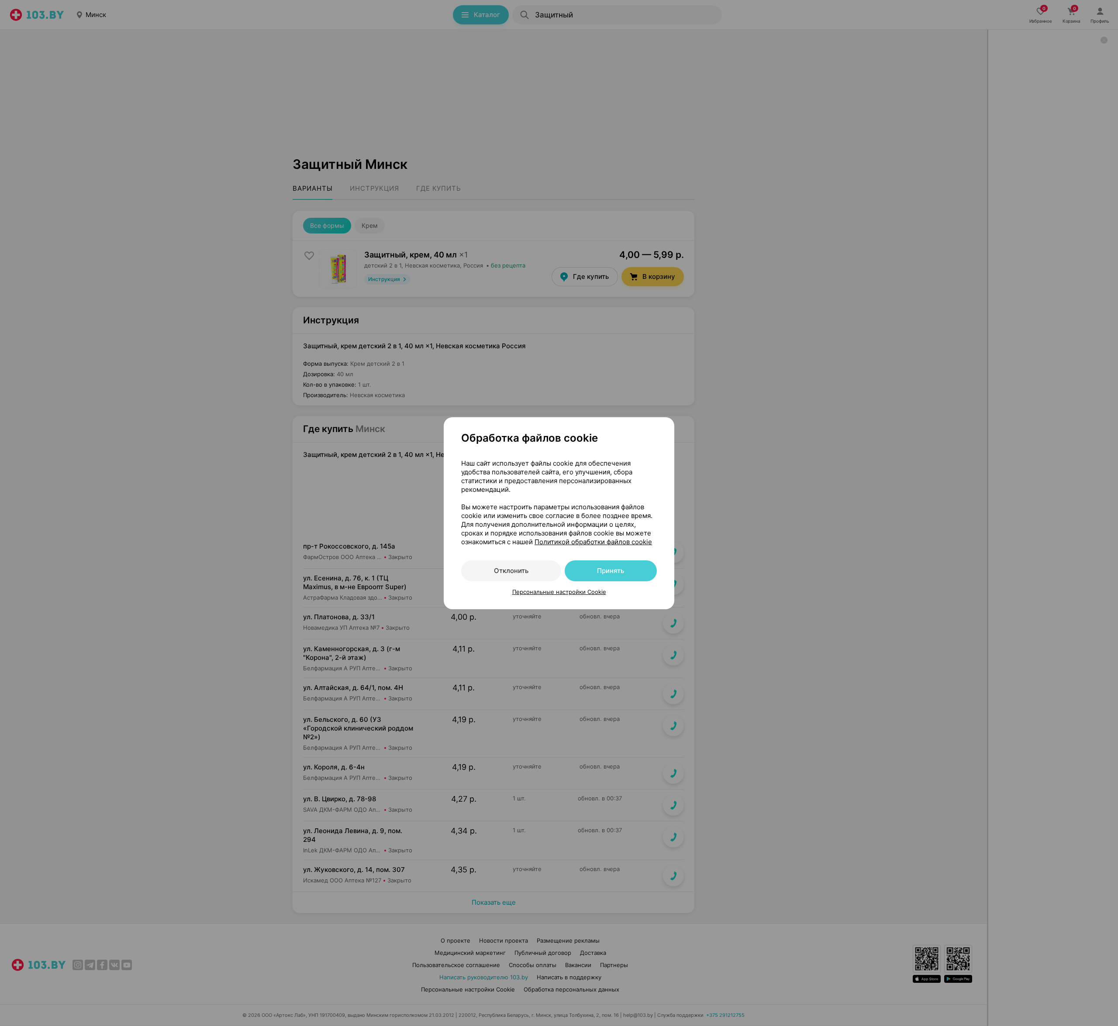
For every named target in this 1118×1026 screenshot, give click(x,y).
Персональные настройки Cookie (559, 591)
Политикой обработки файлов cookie (593, 542)
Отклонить (511, 570)
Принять (610, 570)
